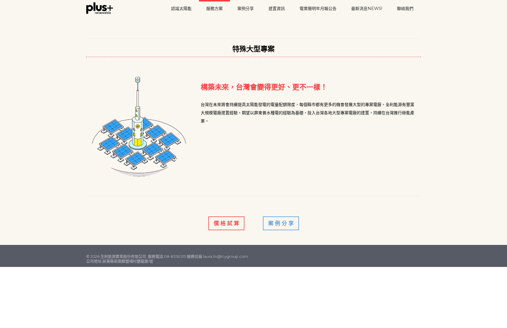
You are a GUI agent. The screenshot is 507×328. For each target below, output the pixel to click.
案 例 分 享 (281, 223)
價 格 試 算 (226, 223)
